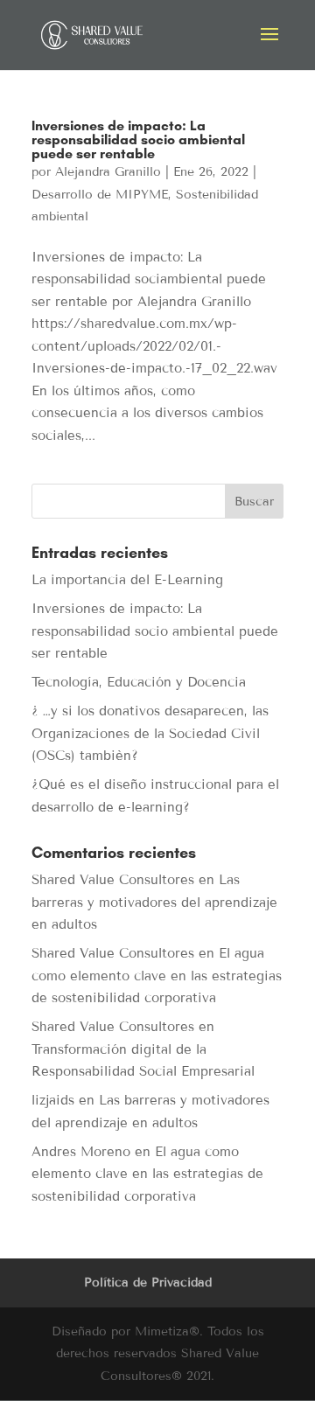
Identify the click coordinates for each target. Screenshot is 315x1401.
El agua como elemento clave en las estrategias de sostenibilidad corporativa (157, 975)
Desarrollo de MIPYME (100, 194)
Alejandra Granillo (108, 171)
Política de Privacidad (148, 1282)
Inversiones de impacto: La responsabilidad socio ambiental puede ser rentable (138, 139)
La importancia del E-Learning (127, 580)
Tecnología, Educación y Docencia (139, 682)
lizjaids (53, 1100)
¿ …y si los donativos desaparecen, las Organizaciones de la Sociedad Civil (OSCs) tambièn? (150, 733)
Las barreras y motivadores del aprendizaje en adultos (154, 902)
